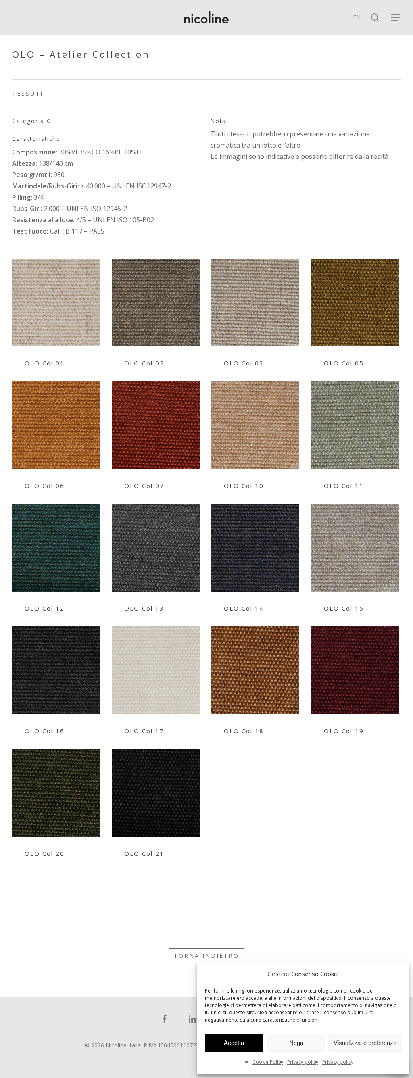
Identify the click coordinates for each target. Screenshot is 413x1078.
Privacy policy (302, 1062)
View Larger (56, 295)
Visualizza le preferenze (365, 1042)
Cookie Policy (267, 1062)
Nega (296, 1042)
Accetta (234, 1042)
